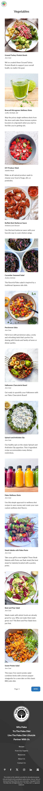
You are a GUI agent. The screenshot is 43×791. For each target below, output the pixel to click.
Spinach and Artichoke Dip (15, 438)
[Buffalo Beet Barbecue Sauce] (21, 203)
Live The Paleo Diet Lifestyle (21, 735)
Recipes (21, 747)
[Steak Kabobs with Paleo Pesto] (21, 530)
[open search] (34, 2)
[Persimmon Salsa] (21, 307)
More (36, 689)
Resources (21, 755)
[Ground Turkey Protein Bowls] (21, 35)
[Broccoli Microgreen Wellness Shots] (21, 90)
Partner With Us (22, 739)
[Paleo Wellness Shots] (21, 475)
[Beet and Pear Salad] (21, 588)
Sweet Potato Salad (12, 666)
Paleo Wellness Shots (13, 495)
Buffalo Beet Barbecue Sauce (16, 223)
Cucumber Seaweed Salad (14, 275)
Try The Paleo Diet (21, 731)
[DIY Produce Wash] (21, 148)
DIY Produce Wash (12, 168)
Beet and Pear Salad (12, 608)
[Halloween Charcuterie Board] (21, 365)
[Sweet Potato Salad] (21, 646)
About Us (21, 759)
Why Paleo (21, 727)
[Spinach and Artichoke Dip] (21, 417)
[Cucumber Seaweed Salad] (21, 255)
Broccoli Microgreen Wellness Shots (18, 110)
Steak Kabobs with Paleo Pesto (16, 550)
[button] (39, 2)
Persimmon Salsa (11, 327)
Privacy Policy (13, 781)
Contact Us (21, 763)
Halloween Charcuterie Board (16, 385)
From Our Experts (21, 751)
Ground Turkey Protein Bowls (16, 55)
